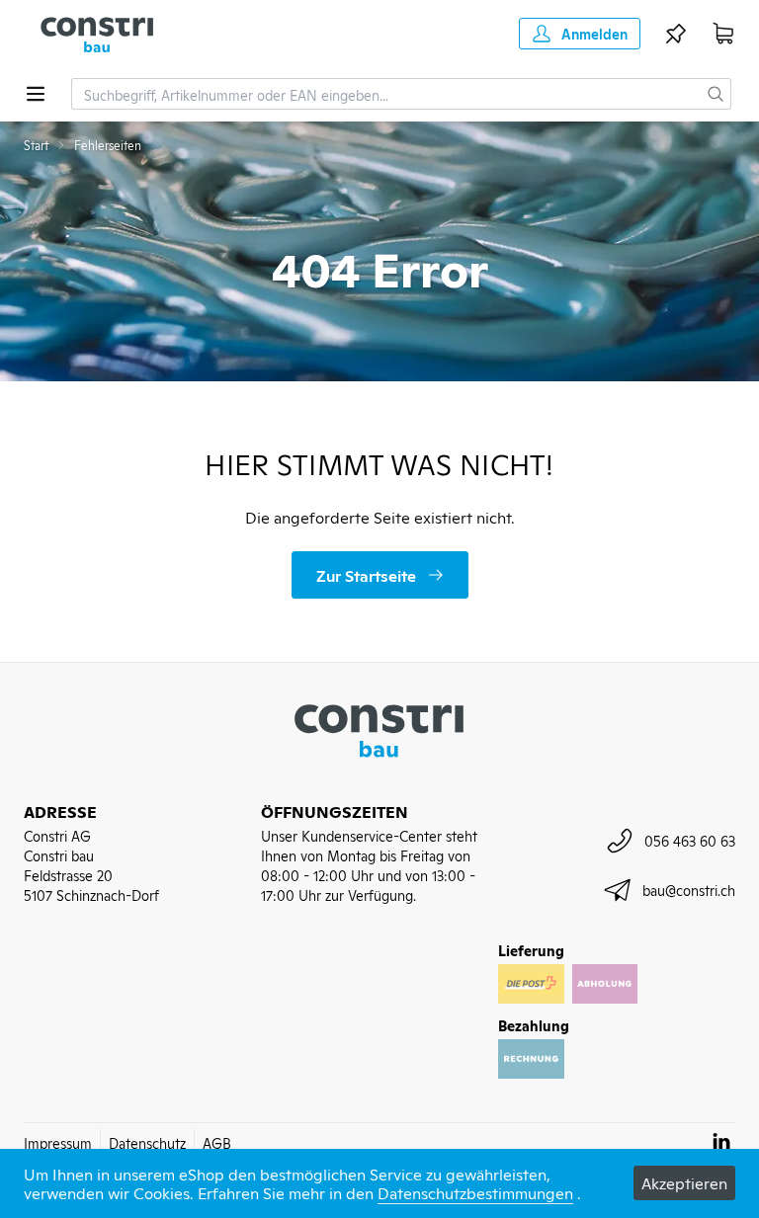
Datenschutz (147, 1142)
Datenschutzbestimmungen (475, 1192)
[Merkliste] (676, 33)
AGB (217, 1142)
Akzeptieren (684, 1182)
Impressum (58, 1142)
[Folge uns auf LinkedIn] (721, 1141)
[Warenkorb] (723, 33)
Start (36, 145)
